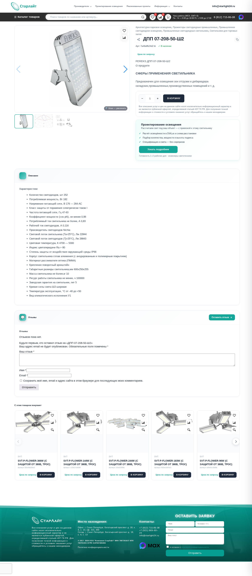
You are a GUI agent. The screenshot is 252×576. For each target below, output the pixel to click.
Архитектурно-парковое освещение (153, 27)
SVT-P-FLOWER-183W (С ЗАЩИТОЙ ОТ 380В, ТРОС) (170, 462)
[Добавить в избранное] (52, 415)
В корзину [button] (46, 475)
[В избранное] (124, 31)
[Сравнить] (124, 38)
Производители (81, 6)
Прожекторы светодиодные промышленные (195, 27)
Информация (160, 6)
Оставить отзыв (220, 317)
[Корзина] (168, 17)
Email (23, 375)
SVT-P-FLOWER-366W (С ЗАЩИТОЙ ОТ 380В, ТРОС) (34, 462)
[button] (125, 69)
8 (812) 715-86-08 (224, 17)
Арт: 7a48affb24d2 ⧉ (146, 46)
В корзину (173, 98)
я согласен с (189, 547)
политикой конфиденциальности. (195, 547)
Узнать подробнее (158, 149)
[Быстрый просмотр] (52, 430)
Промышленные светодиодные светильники (185, 31)
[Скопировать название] (237, 39)
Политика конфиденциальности (94, 547)
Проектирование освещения (109, 6)
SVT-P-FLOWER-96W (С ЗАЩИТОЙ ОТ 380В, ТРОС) (216, 462)
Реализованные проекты (138, 6)
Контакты (178, 6)
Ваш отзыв (26, 351)
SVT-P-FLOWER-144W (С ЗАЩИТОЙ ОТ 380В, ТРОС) (79, 462)
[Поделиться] (139, 40)
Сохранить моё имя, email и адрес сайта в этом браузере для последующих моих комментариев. (83, 380)
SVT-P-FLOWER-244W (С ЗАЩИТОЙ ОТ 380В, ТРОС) (125, 462)
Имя (22, 370)
